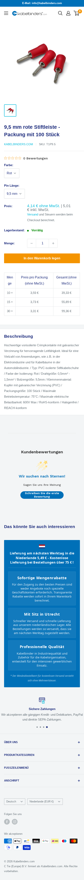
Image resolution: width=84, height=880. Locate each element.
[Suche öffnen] (60, 13)
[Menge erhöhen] (53, 243)
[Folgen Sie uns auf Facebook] (7, 822)
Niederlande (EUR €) (42, 801)
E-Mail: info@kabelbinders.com (42, 3)
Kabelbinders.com (18, 144)
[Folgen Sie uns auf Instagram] (15, 822)
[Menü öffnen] (6, 13)
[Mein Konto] (68, 13)
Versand (32, 214)
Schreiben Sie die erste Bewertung (42, 494)
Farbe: (8, 165)
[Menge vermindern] (31, 243)
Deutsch (11, 801)
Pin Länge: (11, 185)
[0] (76, 13)
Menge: (9, 243)
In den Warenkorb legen (42, 258)
